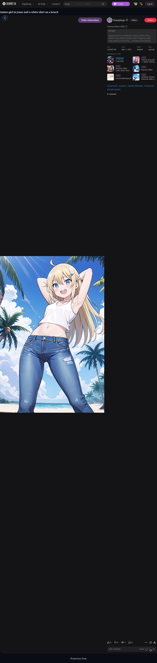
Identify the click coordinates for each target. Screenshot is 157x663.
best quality (123, 35)
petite (115, 41)
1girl (148, 38)
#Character (112, 86)
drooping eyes (137, 41)
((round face (123, 41)
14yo (110, 41)
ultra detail (133, 35)
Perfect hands (125, 38)
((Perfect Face (144, 35)
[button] (103, 4)
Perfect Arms (113, 38)
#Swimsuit (149, 86)
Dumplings (119, 20)
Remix (150, 20)
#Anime (122, 86)
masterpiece (113, 35)
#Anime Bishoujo (135, 86)
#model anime (114, 89)
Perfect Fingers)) (138, 38)
